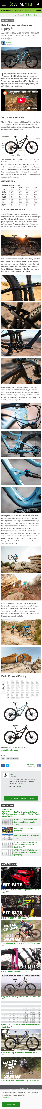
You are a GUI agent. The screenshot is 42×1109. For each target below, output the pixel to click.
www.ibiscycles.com (9, 750)
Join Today (28, 15)
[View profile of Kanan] (6, 775)
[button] (21, 58)
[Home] (20, 4)
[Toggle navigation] (3, 4)
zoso (11, 792)
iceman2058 (8, 42)
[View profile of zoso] (6, 793)
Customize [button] (5, 1098)
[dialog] (21, 1099)
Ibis (3, 758)
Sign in (36, 15)
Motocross (31, 1089)
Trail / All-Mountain (12, 758)
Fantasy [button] (18, 10)
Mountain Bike (20, 1089)
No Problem (11, 1105)
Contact (10, 1089)
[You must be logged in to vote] (10, 786)
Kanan (12, 774)
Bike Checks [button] (6, 10)
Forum (38, 10)
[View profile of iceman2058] (3, 43)
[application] (21, 100)
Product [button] (28, 10)
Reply (19, 786)
